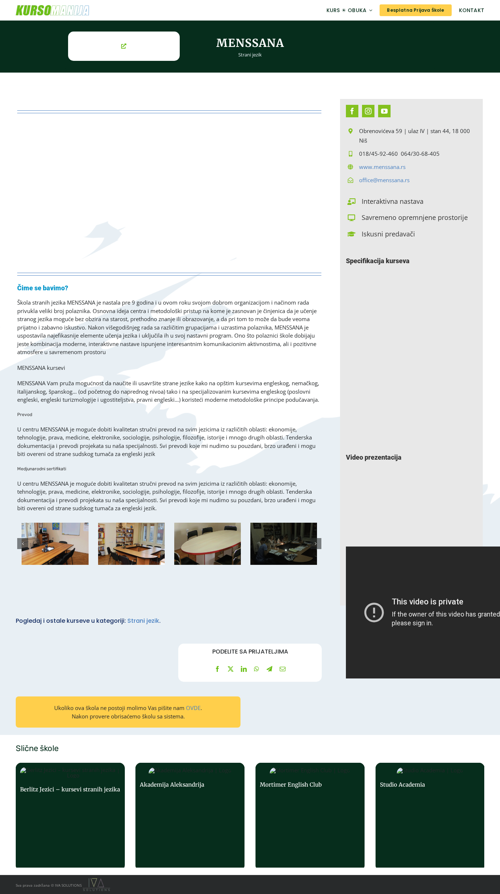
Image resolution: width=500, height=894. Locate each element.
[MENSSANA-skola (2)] (131, 544)
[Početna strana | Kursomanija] (88, 10)
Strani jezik (250, 54)
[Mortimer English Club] (310, 817)
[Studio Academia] (430, 817)
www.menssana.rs (382, 166)
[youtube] (384, 111)
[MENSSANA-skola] (55, 544)
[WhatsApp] (256, 669)
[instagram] (368, 111)
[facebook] (352, 111)
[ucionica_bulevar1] (207, 544)
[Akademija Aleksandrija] (190, 817)
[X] (230, 669)
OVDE (193, 707)
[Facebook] (217, 669)
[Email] (282, 669)
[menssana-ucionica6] (283, 544)
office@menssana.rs (384, 180)
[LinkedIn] (243, 669)
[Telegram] (269, 669)
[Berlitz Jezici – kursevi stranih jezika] (70, 817)
